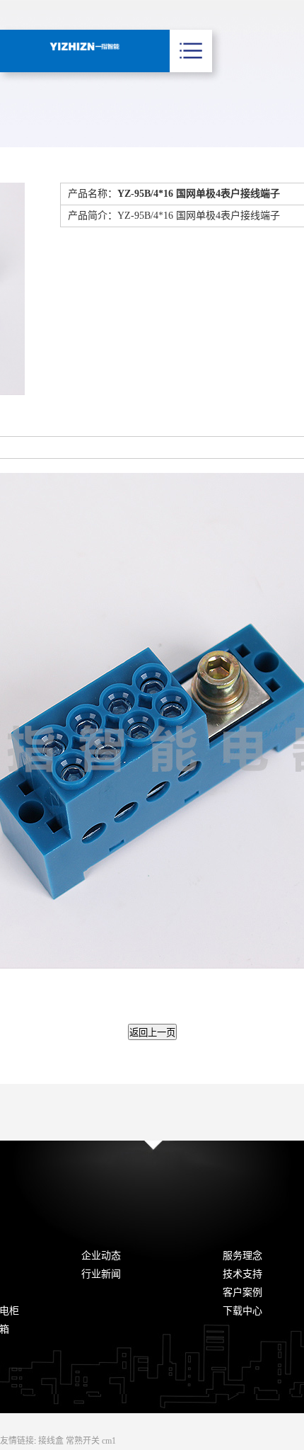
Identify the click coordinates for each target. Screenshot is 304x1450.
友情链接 (17, 1441)
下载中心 (242, 1311)
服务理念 (242, 1255)
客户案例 (242, 1292)
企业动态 (101, 1255)
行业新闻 (101, 1274)
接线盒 (52, 1441)
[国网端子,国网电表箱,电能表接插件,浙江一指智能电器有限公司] (85, 46)
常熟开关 (84, 1441)
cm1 (109, 1441)
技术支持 (242, 1274)
